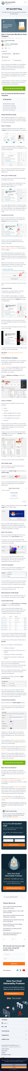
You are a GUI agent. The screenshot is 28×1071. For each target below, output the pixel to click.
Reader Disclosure (18, 38)
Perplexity (6, 57)
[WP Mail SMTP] (8, 3)
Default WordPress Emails (9, 103)
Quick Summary (7, 53)
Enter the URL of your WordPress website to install (13, 833)
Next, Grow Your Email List (9, 109)
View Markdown (17, 60)
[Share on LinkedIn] (6, 48)
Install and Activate (14, 844)
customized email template (18, 740)
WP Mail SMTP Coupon (6, 1054)
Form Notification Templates (9, 105)
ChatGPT (17, 53)
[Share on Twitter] (9, 48)
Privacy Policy (4, 1050)
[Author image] (2, 41)
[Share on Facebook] (2, 48)
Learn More (15, 816)
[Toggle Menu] (25, 2)
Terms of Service (5, 1048)
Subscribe (14, 963)
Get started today (18, 786)
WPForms (3, 367)
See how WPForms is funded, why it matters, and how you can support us (13, 805)
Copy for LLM (7, 60)
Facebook (3, 798)
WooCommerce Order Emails (9, 107)
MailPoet (17, 117)
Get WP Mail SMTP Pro (13, 993)
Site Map (3, 1052)
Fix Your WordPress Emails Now (14, 88)
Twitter (10, 798)
